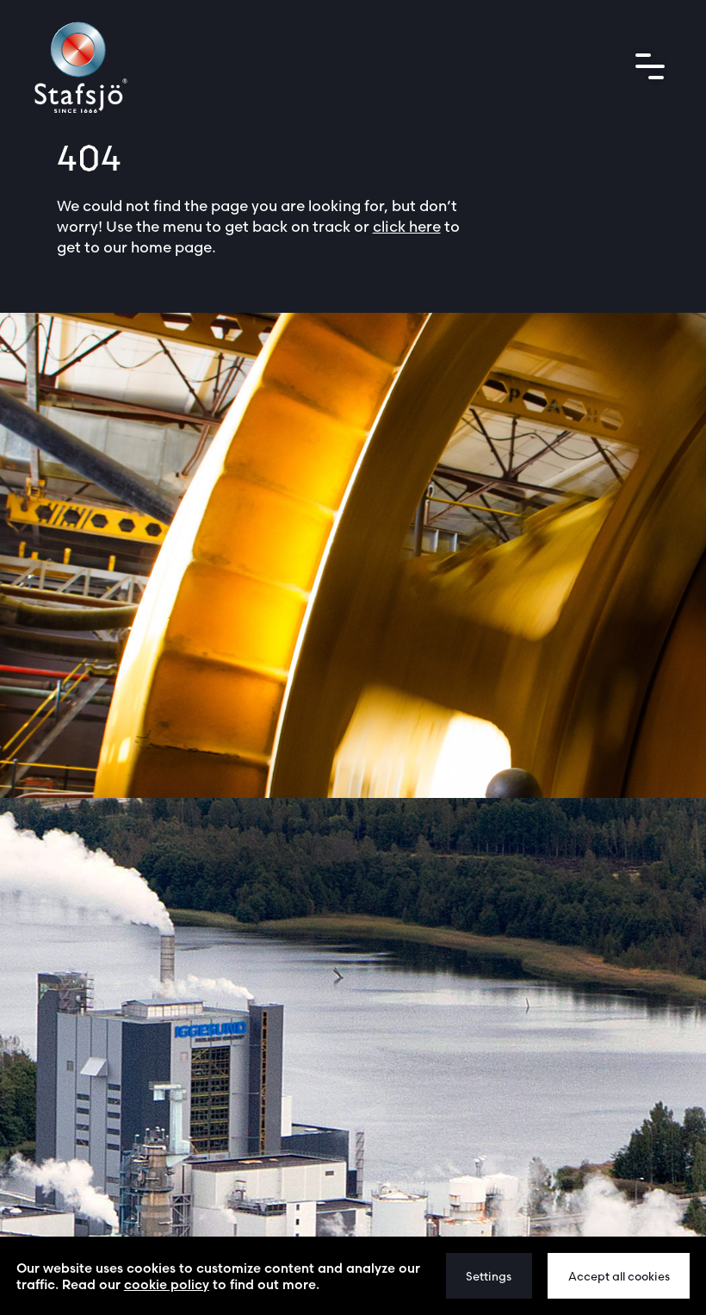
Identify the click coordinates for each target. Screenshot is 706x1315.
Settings (488, 1276)
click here (407, 226)
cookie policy (166, 1284)
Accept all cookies (619, 1276)
